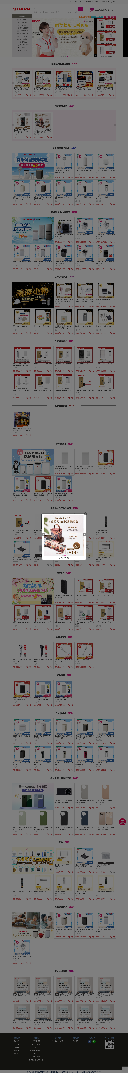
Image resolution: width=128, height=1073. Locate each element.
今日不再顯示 (65, 558)
